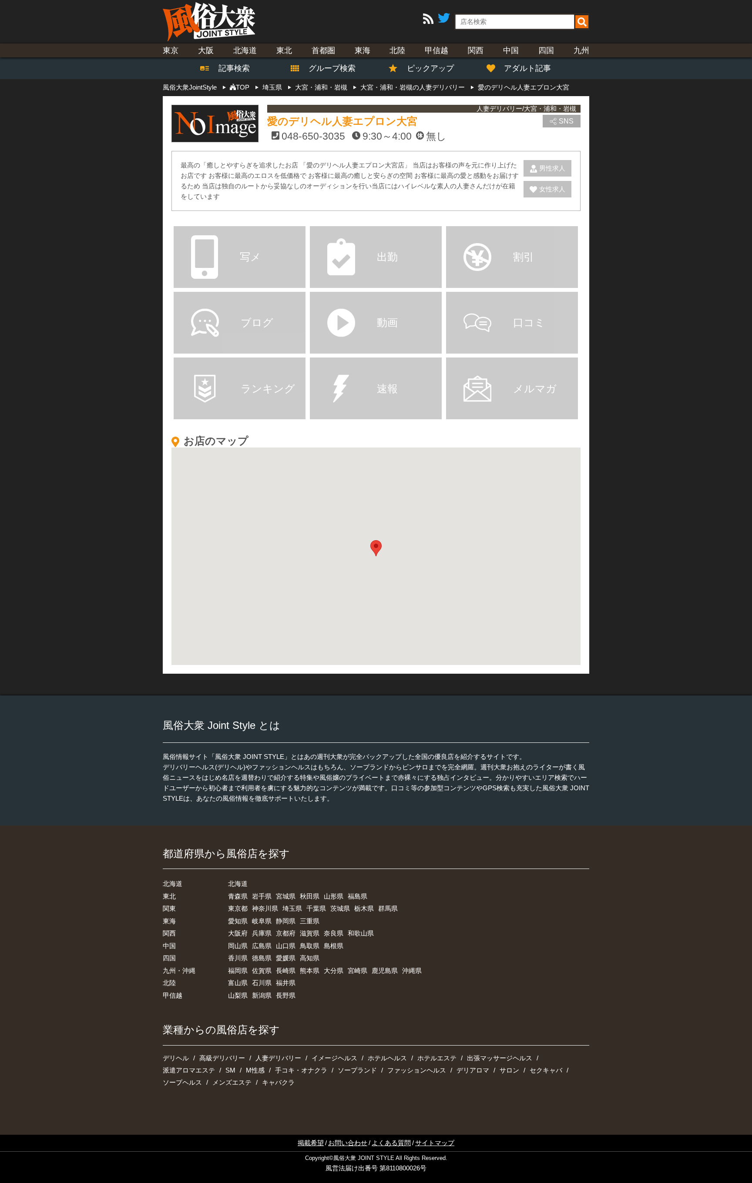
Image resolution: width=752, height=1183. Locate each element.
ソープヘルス (182, 1082)
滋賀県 (309, 933)
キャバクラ (278, 1082)
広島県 (262, 945)
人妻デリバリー (278, 1058)
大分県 (333, 970)
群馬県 (388, 908)
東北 (284, 50)
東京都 (238, 908)
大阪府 (238, 933)
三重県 (309, 921)
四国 (546, 50)
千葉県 (316, 908)
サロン (509, 1070)
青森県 (238, 896)
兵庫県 (262, 933)
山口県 (285, 945)
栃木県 (364, 908)
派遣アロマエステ (189, 1070)
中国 (511, 50)
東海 (362, 50)
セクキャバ (546, 1070)
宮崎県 (357, 970)
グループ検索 (327, 68)
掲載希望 (311, 1142)
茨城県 (340, 908)
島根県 (333, 945)
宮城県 (285, 896)
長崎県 (285, 970)
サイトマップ (434, 1142)
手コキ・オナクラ (301, 1070)
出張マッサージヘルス (499, 1058)
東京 (170, 50)
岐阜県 (262, 921)
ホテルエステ (437, 1058)
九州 (581, 50)
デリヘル (176, 1058)
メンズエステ (232, 1082)
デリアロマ (473, 1070)
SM (230, 1070)
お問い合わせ (347, 1142)
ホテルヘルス (387, 1058)
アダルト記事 (527, 68)
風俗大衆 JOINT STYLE (363, 1158)
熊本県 (309, 970)
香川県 (238, 958)
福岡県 (238, 970)
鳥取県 (309, 945)
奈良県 (333, 933)
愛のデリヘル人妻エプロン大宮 (342, 121)
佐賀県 (262, 970)
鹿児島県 (385, 970)
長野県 (285, 995)
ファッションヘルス (416, 1070)
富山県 (238, 982)
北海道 (245, 50)
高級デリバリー (222, 1058)
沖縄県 (412, 970)
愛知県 (238, 921)
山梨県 (238, 995)
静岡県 (285, 921)
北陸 (397, 50)
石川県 (262, 982)
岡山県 (238, 945)
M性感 (255, 1070)
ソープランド (357, 1070)
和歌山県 (361, 933)
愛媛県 (285, 958)
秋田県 (309, 896)
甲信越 (436, 50)
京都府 (285, 933)
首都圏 (323, 50)
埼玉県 (292, 908)
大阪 (206, 50)
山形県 (333, 896)
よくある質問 (391, 1142)
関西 (475, 50)
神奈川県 (265, 908)
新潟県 (262, 995)
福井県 (285, 982)
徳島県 (262, 958)
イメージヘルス (334, 1058)
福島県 (357, 896)
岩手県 (262, 896)
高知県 (309, 958)
